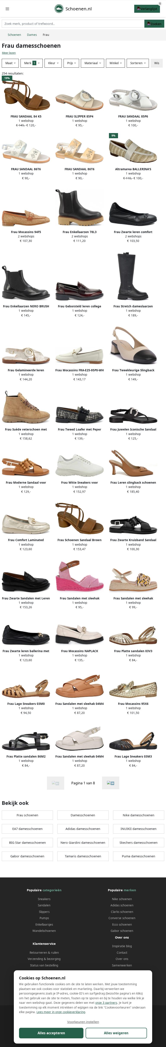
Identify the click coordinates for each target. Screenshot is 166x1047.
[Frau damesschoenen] (110, 783)
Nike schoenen (122, 899)
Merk (29, 63)
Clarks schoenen (122, 912)
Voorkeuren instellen (83, 1022)
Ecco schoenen (122, 924)
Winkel (115, 63)
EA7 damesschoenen (27, 829)
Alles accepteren (51, 1033)
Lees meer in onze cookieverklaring (61, 1012)
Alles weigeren (116, 1033)
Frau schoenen (27, 815)
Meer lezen (9, 53)
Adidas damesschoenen (82, 829)
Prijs (70, 63)
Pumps (44, 918)
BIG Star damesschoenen (27, 842)
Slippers (44, 912)
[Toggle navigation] (7, 9)
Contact (122, 953)
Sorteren (136, 63)
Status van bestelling (44, 965)
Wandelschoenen (44, 931)
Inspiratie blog (122, 946)
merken (130, 890)
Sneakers (44, 899)
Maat (9, 63)
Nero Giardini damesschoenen (83, 842)
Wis (156, 63)
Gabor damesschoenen (27, 856)
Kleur (52, 63)
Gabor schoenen (122, 931)
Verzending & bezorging (44, 959)
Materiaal (92, 63)
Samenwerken (122, 965)
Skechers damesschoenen (139, 842)
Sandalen (44, 905)
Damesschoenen (83, 815)
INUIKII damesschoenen (138, 829)
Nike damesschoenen (138, 815)
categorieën (52, 890)
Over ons (122, 959)
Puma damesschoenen (138, 856)
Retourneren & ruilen (44, 953)
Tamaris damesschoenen (83, 856)
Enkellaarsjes (44, 924)
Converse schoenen (122, 918)
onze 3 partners (106, 1003)
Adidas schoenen (121, 905)
